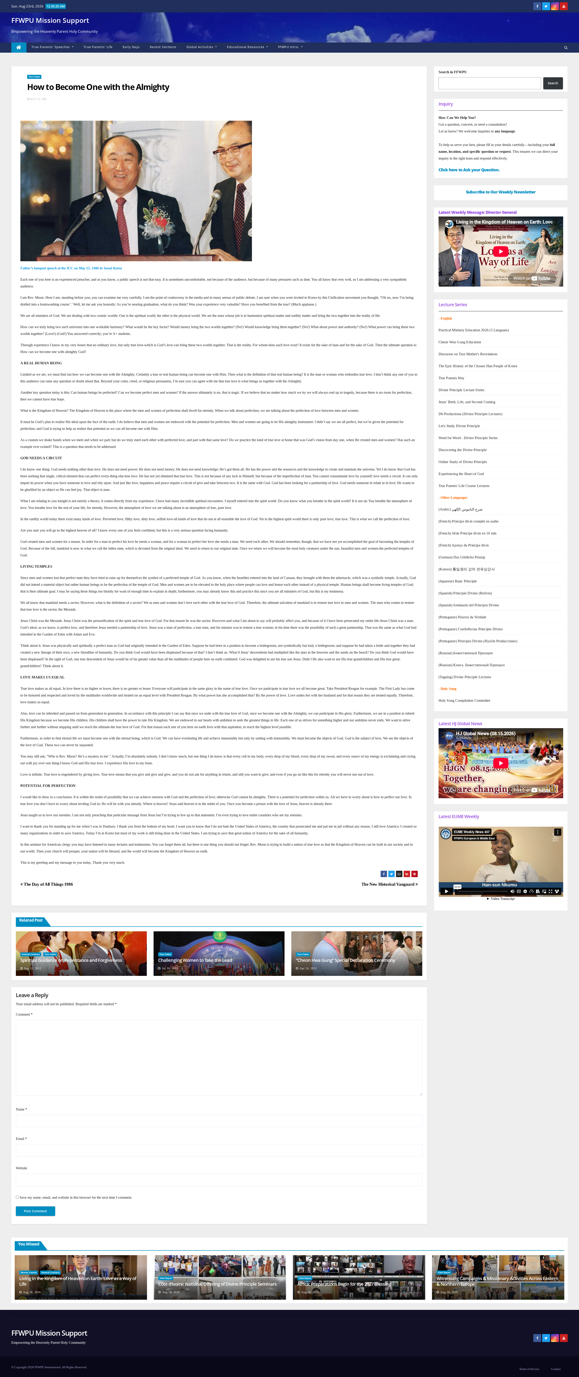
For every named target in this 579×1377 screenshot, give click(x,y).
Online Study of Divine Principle (463, 462)
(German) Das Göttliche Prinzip (462, 557)
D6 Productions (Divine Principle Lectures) (470, 414)
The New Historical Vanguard (388, 884)
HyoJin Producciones (500, 641)
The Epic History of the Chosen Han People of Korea (478, 366)
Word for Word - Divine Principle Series (468, 438)
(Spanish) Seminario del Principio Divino (469, 605)
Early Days (131, 47)
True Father (34, 76)
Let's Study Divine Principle (459, 426)
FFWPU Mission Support (50, 20)
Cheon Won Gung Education (460, 342)
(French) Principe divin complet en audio (469, 521)
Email (21, 1139)
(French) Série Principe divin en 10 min (468, 533)
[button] (566, 47)
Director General (29, 1272)
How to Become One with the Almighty (98, 86)
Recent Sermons (163, 47)
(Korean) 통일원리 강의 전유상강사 (467, 569)
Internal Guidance (31, 954)
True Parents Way (452, 378)
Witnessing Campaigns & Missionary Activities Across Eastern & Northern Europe (497, 1281)
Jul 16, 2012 (170, 968)
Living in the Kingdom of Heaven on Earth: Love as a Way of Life (77, 1281)
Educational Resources (246, 47)
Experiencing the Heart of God (461, 474)
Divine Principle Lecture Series (461, 390)
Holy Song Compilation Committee (465, 700)
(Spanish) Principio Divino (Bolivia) (465, 593)
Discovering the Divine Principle (463, 450)
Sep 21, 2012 (32, 968)
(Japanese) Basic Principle (458, 581)
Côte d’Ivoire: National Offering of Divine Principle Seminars (217, 1284)
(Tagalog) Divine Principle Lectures (465, 677)
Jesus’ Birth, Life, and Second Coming (467, 402)
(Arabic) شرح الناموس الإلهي (460, 509)
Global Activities (200, 47)
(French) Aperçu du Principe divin (464, 545)
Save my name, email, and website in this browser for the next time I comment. (76, 1197)
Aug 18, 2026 (32, 1292)
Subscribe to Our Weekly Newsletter (500, 192)
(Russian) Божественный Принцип (466, 653)
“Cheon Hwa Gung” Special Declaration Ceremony (345, 960)
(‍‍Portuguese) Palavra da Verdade (462, 617)
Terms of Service (529, 1369)
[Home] (18, 47)
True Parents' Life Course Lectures (464, 486)
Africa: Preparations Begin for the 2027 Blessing (344, 1284)
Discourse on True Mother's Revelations (468, 354)
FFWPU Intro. (289, 47)
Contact (556, 1369)
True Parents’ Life (98, 47)
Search (553, 83)
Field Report (166, 1278)
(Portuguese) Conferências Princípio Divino (471, 629)
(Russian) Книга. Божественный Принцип (472, 665)
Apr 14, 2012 (308, 968)
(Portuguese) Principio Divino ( (462, 641)
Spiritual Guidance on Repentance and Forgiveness (71, 960)
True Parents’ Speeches (51, 47)
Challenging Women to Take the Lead (195, 960)
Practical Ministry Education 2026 (464, 330)
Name (21, 1109)
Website (21, 1168)
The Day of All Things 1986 (48, 884)
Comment (24, 1014)
